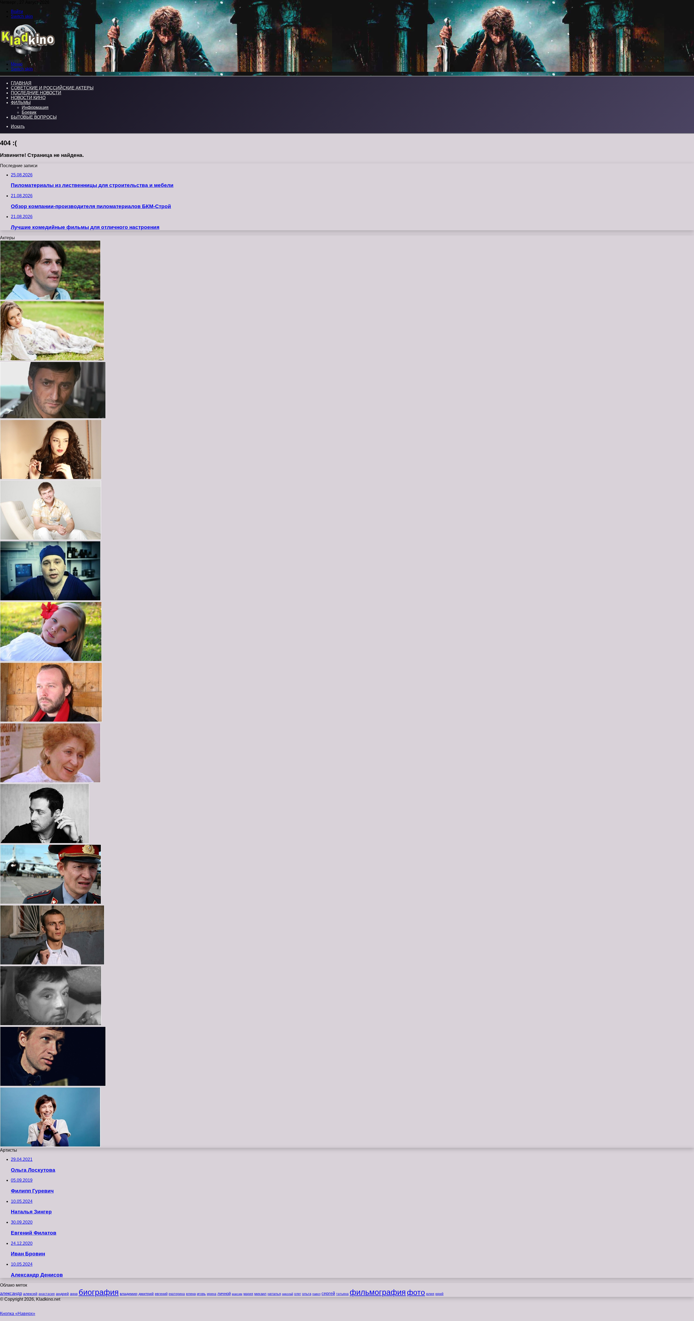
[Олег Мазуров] (50, 298)
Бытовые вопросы (34, 117)
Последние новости (36, 92)
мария (248, 1294)
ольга (306, 1294)
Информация (35, 107)
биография (99, 1292)
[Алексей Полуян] (50, 902)
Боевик (29, 112)
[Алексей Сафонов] (50, 1024)
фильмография (378, 1292)
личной (224, 1293)
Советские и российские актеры (52, 88)
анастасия (46, 1294)
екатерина (177, 1294)
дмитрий (146, 1293)
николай (287, 1294)
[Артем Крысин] (50, 538)
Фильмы (21, 102)
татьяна (342, 1294)
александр (11, 1293)
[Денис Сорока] (53, 1084)
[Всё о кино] (27, 55)
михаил (260, 1294)
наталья (274, 1294)
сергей (328, 1293)
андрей (62, 1293)
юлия (430, 1294)
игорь (201, 1294)
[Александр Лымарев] (52, 963)
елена (191, 1294)
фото (416, 1292)
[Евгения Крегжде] (52, 359)
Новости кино (28, 97)
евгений (161, 1294)
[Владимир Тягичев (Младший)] (51, 720)
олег (297, 1294)
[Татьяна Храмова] (51, 477)
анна (74, 1294)
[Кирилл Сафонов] (44, 842)
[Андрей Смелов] (53, 417)
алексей (30, 1293)
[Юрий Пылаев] (50, 599)
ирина (211, 1294)
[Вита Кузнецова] (51, 660)
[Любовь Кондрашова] (50, 781)
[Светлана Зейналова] (50, 1145)
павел (316, 1294)
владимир (128, 1293)
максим (237, 1294)
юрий (439, 1294)
